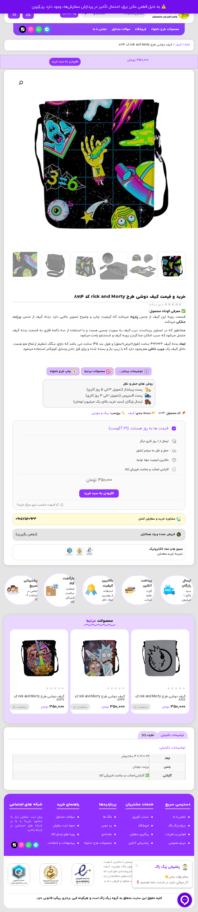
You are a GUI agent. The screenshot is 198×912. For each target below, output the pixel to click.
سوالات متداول (121, 29)
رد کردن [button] (38, 6)
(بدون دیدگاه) (156, 305)
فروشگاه (140, 29)
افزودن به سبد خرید (65, 61)
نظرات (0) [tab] (148, 735)
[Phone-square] (22, 29)
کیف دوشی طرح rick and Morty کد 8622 (99, 698)
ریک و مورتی (100, 413)
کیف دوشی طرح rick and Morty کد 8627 (39, 698)
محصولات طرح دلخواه (165, 29)
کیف (178, 45)
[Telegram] (46, 29)
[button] (20, 83)
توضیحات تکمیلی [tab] (172, 735)
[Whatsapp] (38, 29)
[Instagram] (30, 29)
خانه (187, 45)
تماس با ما (100, 29)
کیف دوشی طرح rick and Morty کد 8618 (160, 698)
